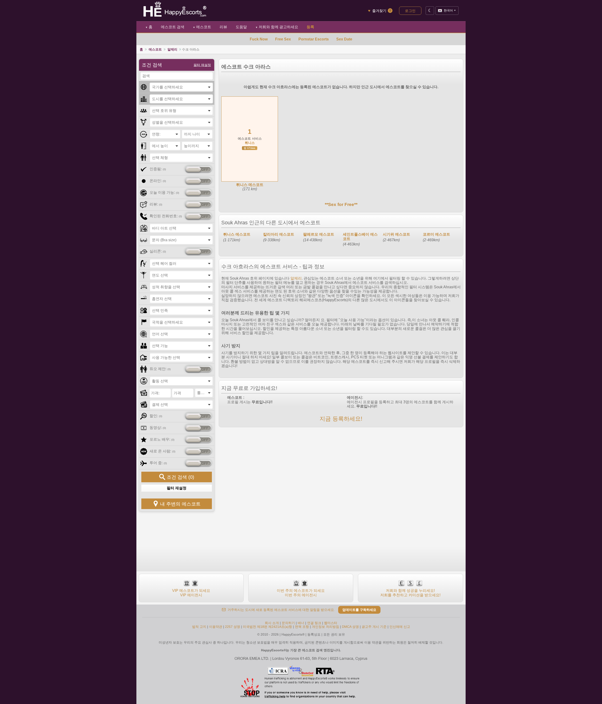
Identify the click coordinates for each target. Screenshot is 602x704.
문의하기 (289, 623)
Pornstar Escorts (313, 39)
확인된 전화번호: (166, 216)
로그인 (410, 11)
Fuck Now (259, 39)
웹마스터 (330, 623)
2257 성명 (232, 627)
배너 (301, 623)
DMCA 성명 (350, 627)
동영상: (158, 428)
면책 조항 (302, 627)
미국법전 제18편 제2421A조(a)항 (267, 627)
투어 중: (158, 463)
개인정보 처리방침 (325, 627)
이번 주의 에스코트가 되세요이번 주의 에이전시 (301, 593)
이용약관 (215, 627)
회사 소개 (272, 623)
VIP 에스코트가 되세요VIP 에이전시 (191, 593)
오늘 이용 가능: (164, 192)
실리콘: (158, 251)
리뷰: (156, 204)
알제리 (172, 49)
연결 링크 (314, 623)
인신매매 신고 (399, 627)
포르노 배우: (162, 439)
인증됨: (158, 169)
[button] (181, 87)
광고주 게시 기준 (374, 627)
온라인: (158, 181)
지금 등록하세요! (341, 418)
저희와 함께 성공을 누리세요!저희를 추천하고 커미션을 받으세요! (410, 593)
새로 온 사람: (162, 451)
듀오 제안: (160, 369)
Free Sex (283, 39)
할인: (156, 416)
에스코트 (202, 27)
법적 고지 (199, 627)
